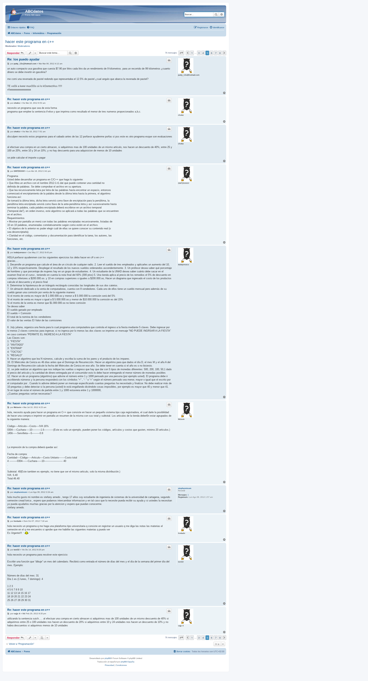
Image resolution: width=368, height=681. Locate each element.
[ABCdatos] (15, 14)
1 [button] (192, 53)
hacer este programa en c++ (29, 42)
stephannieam (184, 488)
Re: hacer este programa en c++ (28, 99)
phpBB (108, 658)
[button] (181, 53)
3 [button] (199, 53)
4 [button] (203, 53)
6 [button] (211, 53)
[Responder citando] (169, 60)
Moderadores (24, 46)
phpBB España (127, 662)
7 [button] (215, 53)
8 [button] (220, 53)
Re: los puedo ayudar (23, 59)
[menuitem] (30, 27)
